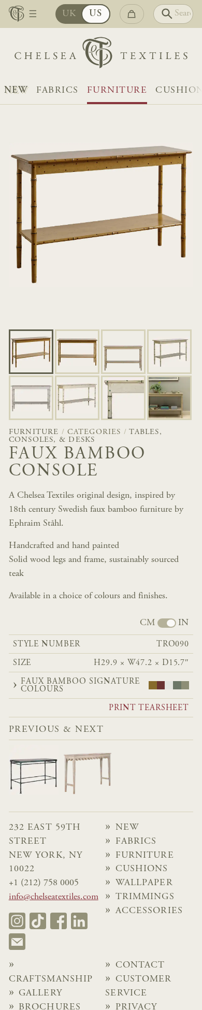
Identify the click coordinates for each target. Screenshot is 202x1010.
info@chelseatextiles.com (53, 897)
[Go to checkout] (132, 14)
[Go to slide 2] (123, 351)
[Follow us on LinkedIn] (79, 921)
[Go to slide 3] (169, 351)
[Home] (101, 55)
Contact (140, 965)
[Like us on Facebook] (58, 921)
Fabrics (57, 90)
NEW (16, 90)
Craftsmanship (51, 979)
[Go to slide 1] (77, 351)
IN (183, 623)
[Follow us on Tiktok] (38, 921)
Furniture (117, 90)
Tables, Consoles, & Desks (85, 436)
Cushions (142, 869)
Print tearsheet (149, 708)
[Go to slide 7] (169, 398)
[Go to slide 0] (31, 351)
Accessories (149, 911)
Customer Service (138, 986)
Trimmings (145, 897)
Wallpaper (144, 883)
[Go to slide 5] (77, 398)
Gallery (40, 993)
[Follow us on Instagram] (17, 921)
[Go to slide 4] (31, 398)
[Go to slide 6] (123, 398)
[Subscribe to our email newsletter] (17, 941)
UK (69, 14)
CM (147, 623)
